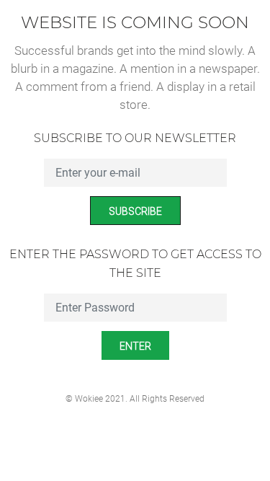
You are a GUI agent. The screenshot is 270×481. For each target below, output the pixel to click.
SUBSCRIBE (135, 211)
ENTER (135, 346)
